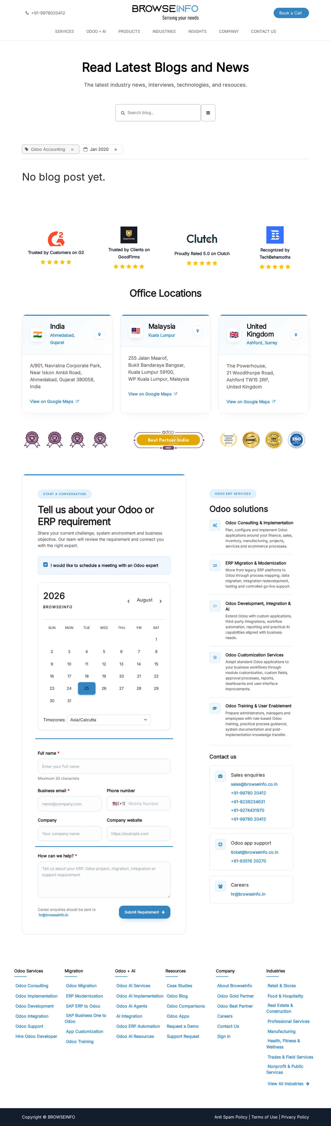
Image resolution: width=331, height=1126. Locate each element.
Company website (124, 820)
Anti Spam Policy (231, 1117)
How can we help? (57, 855)
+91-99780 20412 (248, 792)
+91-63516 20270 (248, 861)
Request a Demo (183, 1026)
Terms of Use (265, 1117)
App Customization (84, 1031)
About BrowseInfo (234, 985)
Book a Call (291, 13)
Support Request (183, 1036)
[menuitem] (64, 31)
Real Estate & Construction (279, 1008)
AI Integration (129, 1016)
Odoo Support (29, 1026)
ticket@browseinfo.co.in (254, 852)
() (118, 803)
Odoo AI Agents (131, 1006)
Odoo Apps (178, 1016)
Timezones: (54, 719)
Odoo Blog (177, 996)
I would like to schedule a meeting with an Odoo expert (104, 565)
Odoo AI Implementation (140, 996)
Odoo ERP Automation (138, 1026)
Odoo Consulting (33, 985)
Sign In (224, 1036)
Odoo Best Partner (235, 1006)
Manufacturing (281, 1031)
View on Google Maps (51, 401)
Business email (54, 790)
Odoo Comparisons (186, 1006)
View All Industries (285, 1083)
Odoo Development (34, 1006)
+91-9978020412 (48, 13)
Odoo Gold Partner (235, 996)
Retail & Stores (281, 985)
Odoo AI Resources (135, 1036)
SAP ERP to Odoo (83, 1006)
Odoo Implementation (36, 996)
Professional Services (288, 1021)
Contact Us (228, 1026)
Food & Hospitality (285, 996)
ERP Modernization (84, 996)
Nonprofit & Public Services (284, 1069)
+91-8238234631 (248, 801)
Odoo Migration (81, 985)
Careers (225, 1016)
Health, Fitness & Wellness (283, 1043)
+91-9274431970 (247, 810)
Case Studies (179, 985)
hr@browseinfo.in (53, 915)
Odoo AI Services (133, 985)
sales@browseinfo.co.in (254, 784)
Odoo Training (80, 1041)
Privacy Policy (295, 1117)
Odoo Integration (32, 1016)
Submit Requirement (142, 912)
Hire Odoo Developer (36, 1036)
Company (47, 820)
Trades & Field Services (290, 1057)
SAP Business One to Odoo (85, 1018)
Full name (48, 753)
